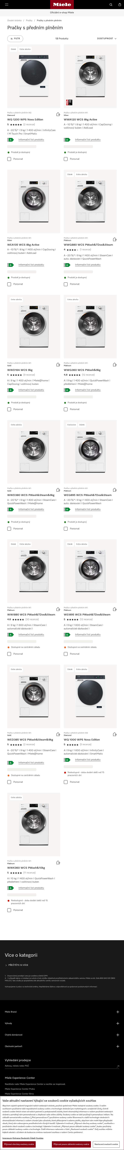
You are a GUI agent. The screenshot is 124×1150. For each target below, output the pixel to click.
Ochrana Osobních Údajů (24, 1138)
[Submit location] (118, 1066)
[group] (33, 103)
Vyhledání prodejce (18, 1060)
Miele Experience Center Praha (20, 1089)
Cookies (39, 1138)
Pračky (29, 21)
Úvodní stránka (14, 21)
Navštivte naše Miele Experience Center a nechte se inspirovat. (35, 1084)
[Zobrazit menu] (6, 4)
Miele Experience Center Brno (19, 1094)
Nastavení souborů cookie (106, 1144)
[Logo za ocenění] (69, 103)
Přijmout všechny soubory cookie (19, 1144)
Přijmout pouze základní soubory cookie (71, 1144)
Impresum (7, 1138)
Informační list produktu (31, 140)
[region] (62, 1123)
